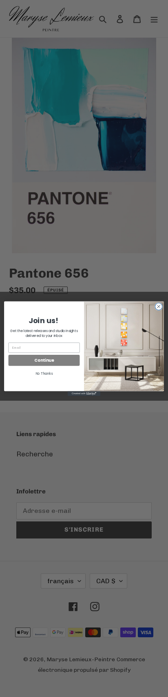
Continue (44, 360)
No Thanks (44, 373)
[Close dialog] (158, 306)
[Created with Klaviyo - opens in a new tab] (84, 393)
